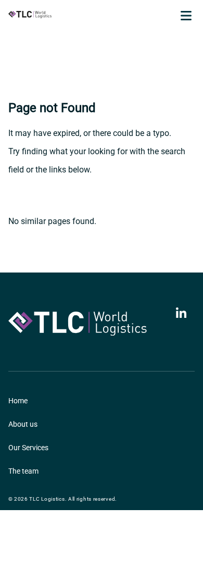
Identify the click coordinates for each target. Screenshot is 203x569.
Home (18, 401)
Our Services (28, 447)
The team (23, 471)
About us (22, 424)
